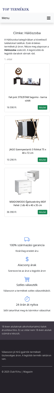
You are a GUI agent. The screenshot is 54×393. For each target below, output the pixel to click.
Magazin (28, 371)
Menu (5, 18)
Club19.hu (15, 371)
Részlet (42, 107)
